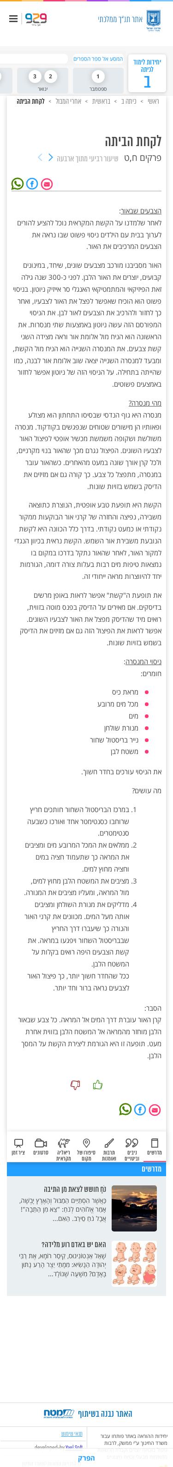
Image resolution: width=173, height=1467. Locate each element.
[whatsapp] (19, 183)
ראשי (152, 101)
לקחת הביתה (31, 102)
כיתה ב (128, 101)
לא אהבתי (75, 1085)
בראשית (100, 101)
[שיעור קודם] (50, 158)
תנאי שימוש (72, 1433)
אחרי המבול (67, 101)
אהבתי (98, 1085)
